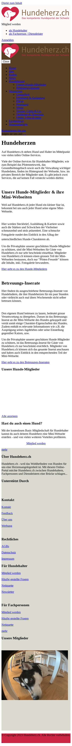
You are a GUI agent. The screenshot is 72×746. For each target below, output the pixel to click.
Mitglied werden (36, 443)
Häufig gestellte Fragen (15, 579)
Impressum (7, 558)
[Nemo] (34, 699)
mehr (4, 449)
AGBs (5, 546)
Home (12, 68)
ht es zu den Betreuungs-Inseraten (29, 362)
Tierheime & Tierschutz (30, 114)
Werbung (6, 525)
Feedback (7, 513)
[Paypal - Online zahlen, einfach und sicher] (5, 492)
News (12, 77)
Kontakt (6, 507)
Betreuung (22, 104)
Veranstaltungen (18, 124)
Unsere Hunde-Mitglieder (31, 84)
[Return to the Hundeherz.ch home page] (35, 20)
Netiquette (7, 585)
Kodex (13, 74)
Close (6, 61)
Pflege (20, 101)
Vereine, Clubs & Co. (28, 111)
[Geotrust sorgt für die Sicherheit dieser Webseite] (12, 492)
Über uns (6, 519)
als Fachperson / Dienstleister (26, 33)
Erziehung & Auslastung (30, 97)
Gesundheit (23, 94)
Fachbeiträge (16, 120)
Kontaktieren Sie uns (13, 130)
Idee (11, 71)
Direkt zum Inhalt (11, 3)
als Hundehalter (18, 30)
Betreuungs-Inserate (28, 87)
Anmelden (7, 40)
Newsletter (7, 591)
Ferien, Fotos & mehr (28, 117)
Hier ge (5, 362)
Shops (19, 107)
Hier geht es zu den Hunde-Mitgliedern (24, 269)
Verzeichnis (15, 91)
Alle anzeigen (9, 416)
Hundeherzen (17, 81)
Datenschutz (8, 552)
